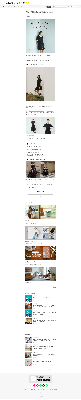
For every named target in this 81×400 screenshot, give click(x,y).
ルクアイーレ (31, 147)
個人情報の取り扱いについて (50, 392)
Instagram (37, 185)
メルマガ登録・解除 (32, 389)
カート (74, 3)
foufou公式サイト (40, 191)
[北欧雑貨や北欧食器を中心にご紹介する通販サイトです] (15, 2)
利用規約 (55, 389)
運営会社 (26, 392)
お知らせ (25, 389)
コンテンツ (69, 3)
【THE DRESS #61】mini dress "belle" (36, 111)
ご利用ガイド (39, 389)
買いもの (65, 3)
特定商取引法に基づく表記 (39, 392)
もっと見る (50, 327)
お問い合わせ (45, 389)
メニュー (78, 3)
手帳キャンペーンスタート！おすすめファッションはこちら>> (13, 6)
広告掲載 (51, 389)
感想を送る (40, 196)
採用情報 (31, 392)
